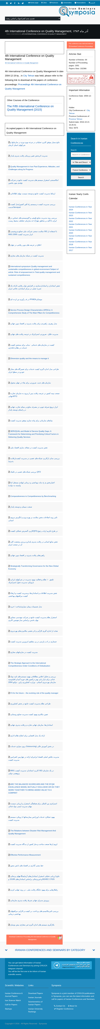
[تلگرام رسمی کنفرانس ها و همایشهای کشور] (22, 3)
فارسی (92, 3)
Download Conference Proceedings (82, 46)
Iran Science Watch (13, 1000)
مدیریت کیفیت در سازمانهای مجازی (24, 652)
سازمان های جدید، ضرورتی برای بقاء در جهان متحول (30, 383)
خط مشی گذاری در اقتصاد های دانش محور (26, 866)
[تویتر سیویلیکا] (11, 3)
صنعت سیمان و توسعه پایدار (21, 507)
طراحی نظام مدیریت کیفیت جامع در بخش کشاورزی (30, 704)
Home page (34, 3)
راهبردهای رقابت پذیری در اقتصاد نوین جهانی (27, 555)
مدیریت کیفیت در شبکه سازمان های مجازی (27, 256)
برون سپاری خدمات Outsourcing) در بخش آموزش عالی (32, 746)
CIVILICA (80, 993)
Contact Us (60, 1006)
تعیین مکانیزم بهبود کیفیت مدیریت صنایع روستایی (29, 714)
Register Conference (64, 1009)
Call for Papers (11, 1004)
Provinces (54, 3)
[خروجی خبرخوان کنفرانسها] (19, 3)
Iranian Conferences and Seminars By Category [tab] (50, 950)
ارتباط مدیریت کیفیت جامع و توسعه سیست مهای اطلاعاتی (32, 194)
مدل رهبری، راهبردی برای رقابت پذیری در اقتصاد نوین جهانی (33, 324)
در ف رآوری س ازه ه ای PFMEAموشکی (26, 299)
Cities (45, 3)
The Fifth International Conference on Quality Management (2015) (30, 108)
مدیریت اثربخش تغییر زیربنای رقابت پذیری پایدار (29, 156)
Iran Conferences (14, 34)
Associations (81, 3)
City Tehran (28, 75)
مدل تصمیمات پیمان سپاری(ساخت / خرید (26, 607)
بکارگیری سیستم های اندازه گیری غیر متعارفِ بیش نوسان (32, 925)
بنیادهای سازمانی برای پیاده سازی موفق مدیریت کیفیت (31, 421)
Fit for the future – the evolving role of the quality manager (34, 693)
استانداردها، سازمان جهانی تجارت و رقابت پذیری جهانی (31, 725)
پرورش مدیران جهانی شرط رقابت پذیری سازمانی (29, 900)
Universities (67, 3)
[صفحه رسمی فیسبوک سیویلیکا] (15, 3)
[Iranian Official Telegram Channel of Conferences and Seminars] (71, 965)
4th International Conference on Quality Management (44, 34)
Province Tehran (75, 119)
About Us (73, 1006)
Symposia (43, 1024)
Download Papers (35, 993)
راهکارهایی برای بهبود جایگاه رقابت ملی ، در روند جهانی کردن (34, 890)
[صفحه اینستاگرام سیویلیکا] (7, 3)
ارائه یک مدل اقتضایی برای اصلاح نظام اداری (27, 736)
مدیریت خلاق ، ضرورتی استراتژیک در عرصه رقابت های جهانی (34, 334)
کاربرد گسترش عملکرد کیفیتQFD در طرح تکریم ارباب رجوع (34, 531)
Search (74, 150)
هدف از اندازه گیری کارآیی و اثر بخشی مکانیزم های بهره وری (34, 631)
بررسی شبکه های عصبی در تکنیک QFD (25, 472)
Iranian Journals (35, 997)
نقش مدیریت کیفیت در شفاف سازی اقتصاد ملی (29, 448)
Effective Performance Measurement (25, 855)
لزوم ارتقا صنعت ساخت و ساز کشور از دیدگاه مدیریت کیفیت (33, 844)
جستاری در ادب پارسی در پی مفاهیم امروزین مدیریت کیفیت (33, 642)
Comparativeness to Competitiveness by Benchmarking (33, 496)
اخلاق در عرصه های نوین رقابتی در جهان (25, 245)
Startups (8, 1009)
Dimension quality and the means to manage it (29, 358)
